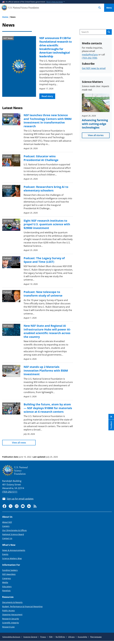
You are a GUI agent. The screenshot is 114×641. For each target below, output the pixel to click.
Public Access (8, 610)
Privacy (43, 637)
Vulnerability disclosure (11, 637)
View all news (19, 442)
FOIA (51, 637)
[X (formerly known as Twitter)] (10, 506)
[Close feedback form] (111, 416)
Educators (7, 586)
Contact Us (7, 538)
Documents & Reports (12, 602)
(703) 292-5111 (9, 491)
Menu (109, 7)
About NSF (7, 522)
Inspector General (30, 637)
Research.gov (8, 626)
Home (5, 17)
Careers (5, 526)
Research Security (10, 618)
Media (5, 582)
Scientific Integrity (10, 622)
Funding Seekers (10, 570)
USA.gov (71, 637)
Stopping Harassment (12, 614)
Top (109, 446)
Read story (47, 96)
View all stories (96, 135)
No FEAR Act (60, 637)
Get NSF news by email (94, 68)
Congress (6, 578)
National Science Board (13, 534)
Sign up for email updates (20, 498)
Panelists (6, 590)
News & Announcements (13, 550)
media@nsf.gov (90, 54)
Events (5, 554)
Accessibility (82, 637)
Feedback (111, 425)
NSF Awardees (9, 574)
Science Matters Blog (12, 558)
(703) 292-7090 (89, 57)
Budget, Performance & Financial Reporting (22, 606)
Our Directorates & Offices (14, 530)
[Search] (99, 8)
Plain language (96, 637)
